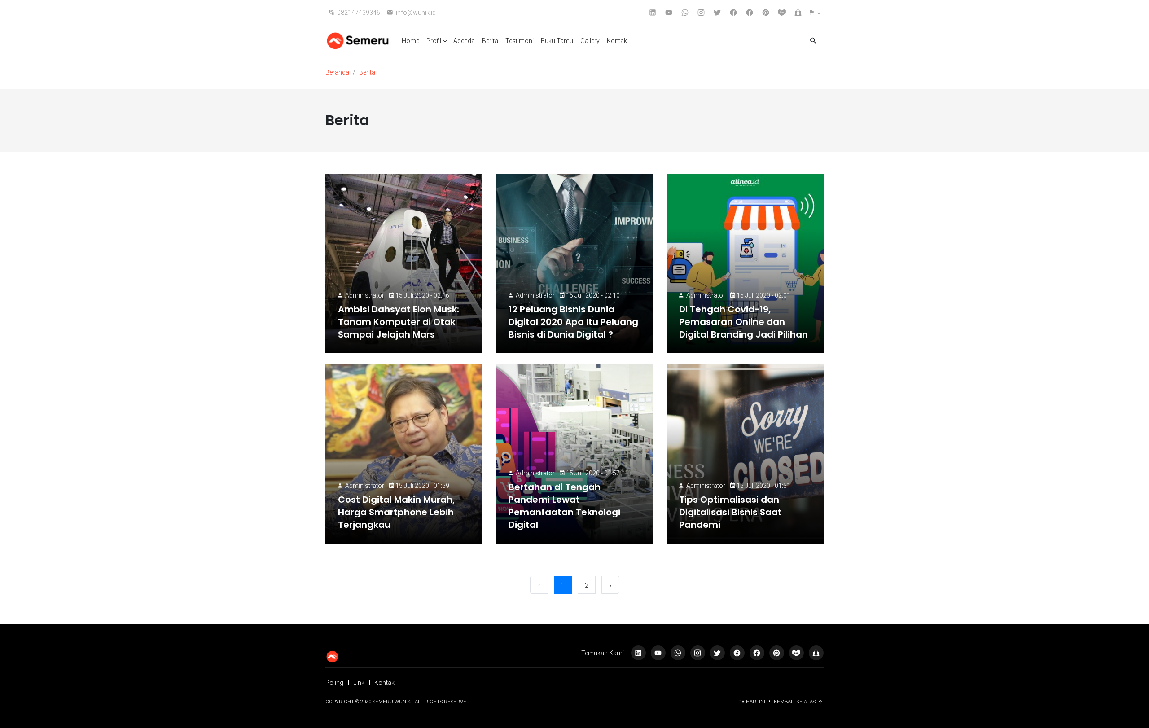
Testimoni (519, 40)
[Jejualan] (816, 652)
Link (358, 682)
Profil (433, 40)
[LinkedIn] (638, 652)
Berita (490, 40)
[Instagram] (697, 652)
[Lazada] (796, 652)
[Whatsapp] (678, 652)
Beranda (337, 72)
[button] (815, 13)
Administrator (364, 295)
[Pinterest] (776, 652)
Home (410, 40)
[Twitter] (717, 652)
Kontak (617, 40)
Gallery (590, 40)
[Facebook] (757, 652)
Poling (334, 682)
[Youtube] (658, 652)
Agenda (464, 40)
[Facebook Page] (737, 652)
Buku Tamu (557, 40)
